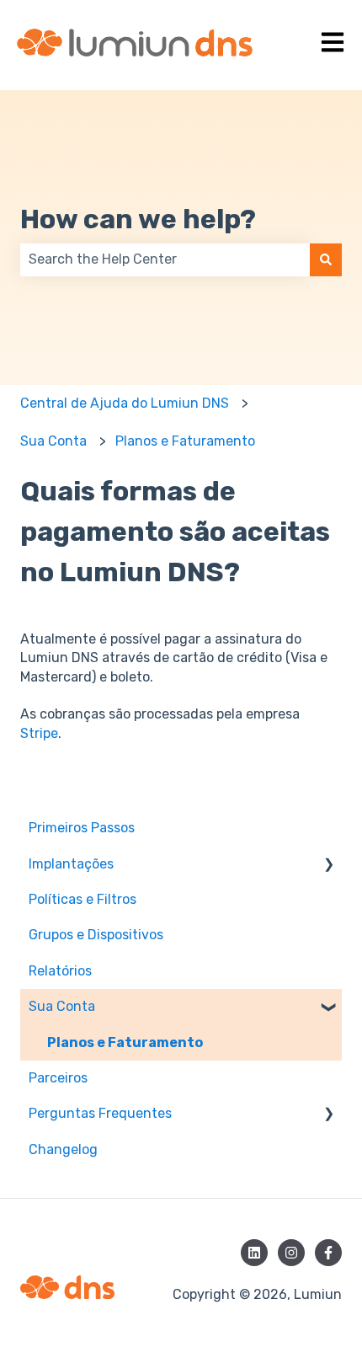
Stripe (39, 733)
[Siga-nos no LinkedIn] (254, 1252)
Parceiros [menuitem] (58, 1078)
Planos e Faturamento (185, 441)
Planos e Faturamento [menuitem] (125, 1042)
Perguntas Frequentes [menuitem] (100, 1113)
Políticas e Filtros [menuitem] (82, 899)
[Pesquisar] (326, 259)
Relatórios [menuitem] (60, 971)
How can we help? (138, 219)
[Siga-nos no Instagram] (291, 1252)
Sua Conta (53, 441)
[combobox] (165, 259)
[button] (328, 865)
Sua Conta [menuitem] (62, 1006)
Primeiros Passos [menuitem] (82, 828)
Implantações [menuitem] (71, 864)
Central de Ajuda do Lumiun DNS (124, 403)
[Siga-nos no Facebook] (328, 1252)
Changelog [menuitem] (63, 1149)
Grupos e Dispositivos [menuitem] (96, 935)
